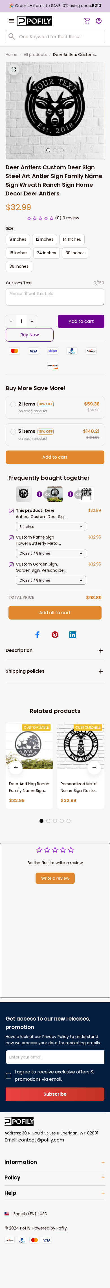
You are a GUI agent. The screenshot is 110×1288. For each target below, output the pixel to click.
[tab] (48, 150)
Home (11, 54)
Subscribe (55, 1094)
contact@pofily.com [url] (41, 1140)
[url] (61, 1228)
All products (35, 54)
